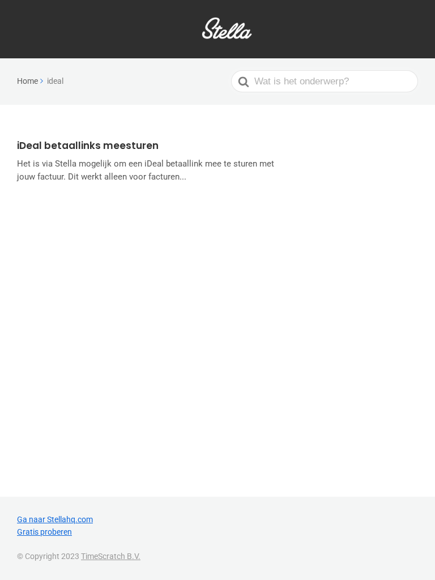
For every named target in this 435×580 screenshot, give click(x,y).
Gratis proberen (44, 531)
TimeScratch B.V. (110, 556)
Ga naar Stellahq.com (55, 519)
